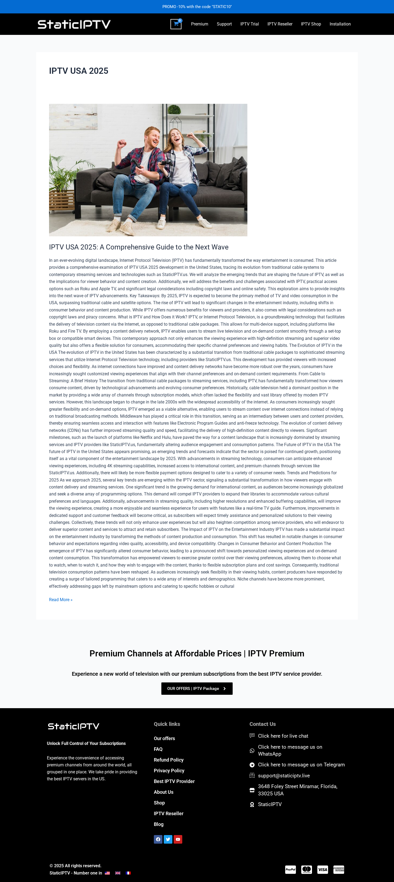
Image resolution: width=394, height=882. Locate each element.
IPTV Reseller (279, 24)
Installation (340, 24)
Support (224, 24)
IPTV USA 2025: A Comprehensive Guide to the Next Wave (139, 247)
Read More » (61, 599)
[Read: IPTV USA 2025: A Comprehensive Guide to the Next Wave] (197, 170)
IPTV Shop (311, 24)
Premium (199, 24)
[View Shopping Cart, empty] (175, 24)
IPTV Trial (249, 24)
